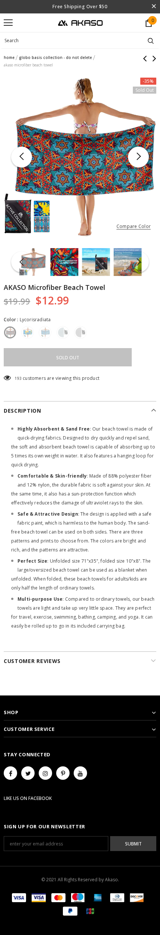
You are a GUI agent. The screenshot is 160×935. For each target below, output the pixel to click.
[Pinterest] (63, 773)
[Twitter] (28, 773)
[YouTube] (80, 773)
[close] (153, 6)
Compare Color (133, 226)
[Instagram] (45, 773)
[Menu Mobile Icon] (8, 22)
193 (18, 378)
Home (9, 57)
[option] (80, 157)
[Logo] (80, 22)
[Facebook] (10, 773)
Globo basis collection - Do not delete (55, 57)
